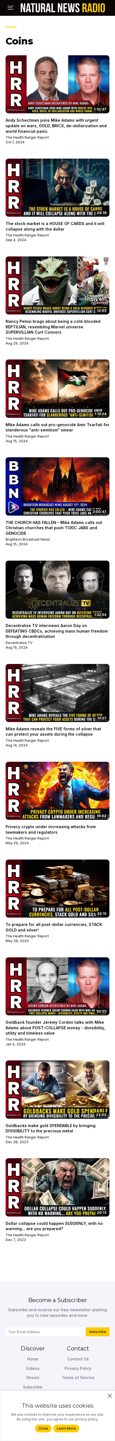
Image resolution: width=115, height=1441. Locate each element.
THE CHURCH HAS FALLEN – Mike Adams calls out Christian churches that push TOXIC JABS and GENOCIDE (54, 528)
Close (43, 1428)
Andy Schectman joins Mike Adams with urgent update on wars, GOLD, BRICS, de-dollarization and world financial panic (56, 125)
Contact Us (78, 1359)
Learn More (66, 1428)
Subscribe (97, 1332)
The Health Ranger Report (27, 137)
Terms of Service (78, 1377)
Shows (32, 1377)
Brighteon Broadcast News (28, 539)
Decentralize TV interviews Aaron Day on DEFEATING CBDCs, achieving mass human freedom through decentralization (57, 631)
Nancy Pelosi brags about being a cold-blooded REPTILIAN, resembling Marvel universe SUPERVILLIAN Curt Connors (53, 326)
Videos (33, 1368)
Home (11, 26)
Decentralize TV (19, 643)
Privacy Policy (78, 1368)
